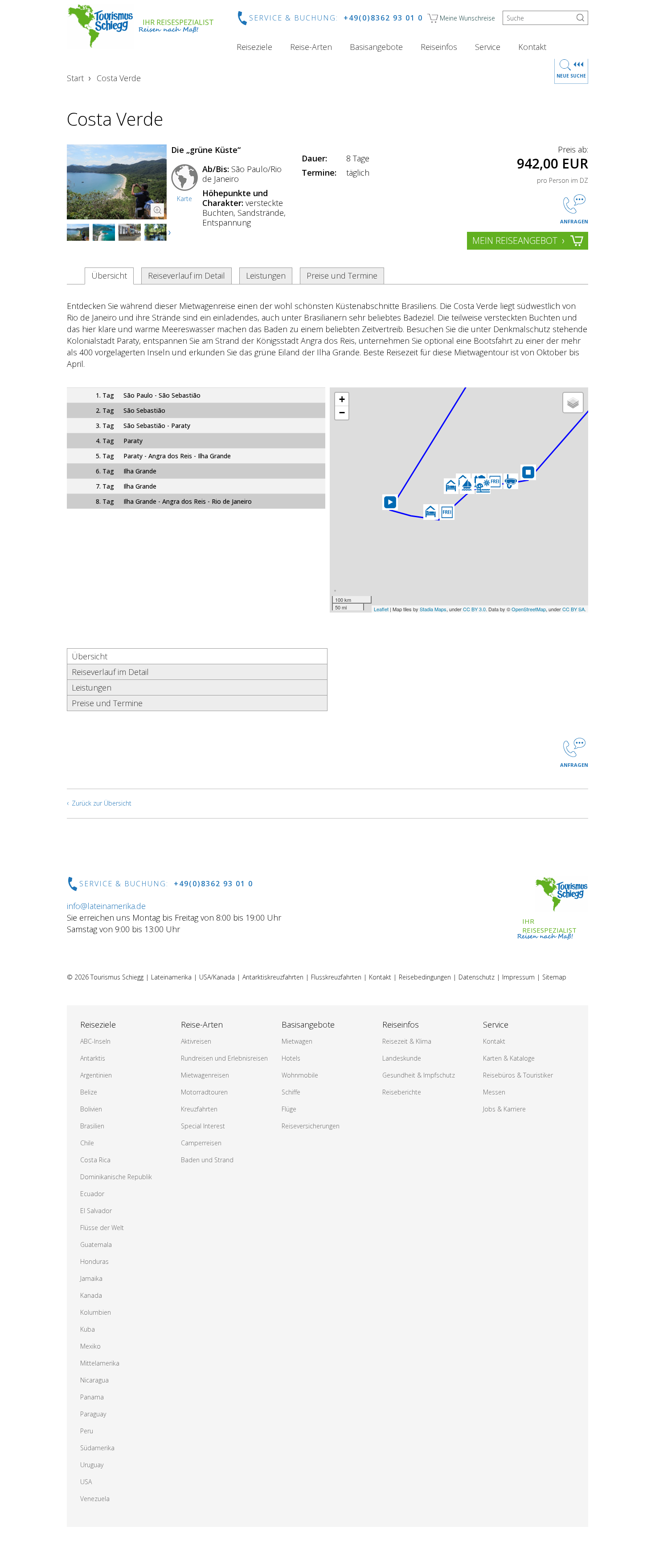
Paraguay (93, 1414)
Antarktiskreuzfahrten (272, 977)
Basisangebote (376, 46)
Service (487, 46)
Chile (87, 1143)
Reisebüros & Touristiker (518, 1075)
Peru (86, 1431)
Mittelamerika (99, 1363)
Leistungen (266, 275)
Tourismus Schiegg (116, 977)
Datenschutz (476, 977)
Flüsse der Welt (102, 1227)
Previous (82, 233)
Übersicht (109, 275)
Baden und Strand (207, 1160)
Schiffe (291, 1092)
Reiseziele (254, 46)
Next (170, 233)
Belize (88, 1092)
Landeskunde (401, 1058)
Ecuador (92, 1193)
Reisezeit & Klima (406, 1041)
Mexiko (90, 1346)
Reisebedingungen (425, 977)
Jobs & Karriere (504, 1109)
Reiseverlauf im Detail (186, 275)
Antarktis (92, 1058)
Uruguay (91, 1465)
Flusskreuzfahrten (336, 977)
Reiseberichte (401, 1092)
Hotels (291, 1058)
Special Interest (203, 1126)
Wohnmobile (300, 1075)
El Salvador (96, 1210)
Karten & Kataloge (509, 1058)
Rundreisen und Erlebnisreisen (224, 1058)
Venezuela (95, 1498)
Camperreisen (201, 1143)
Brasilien (92, 1126)
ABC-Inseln (95, 1041)
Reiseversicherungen (311, 1126)
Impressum (518, 977)
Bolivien (91, 1109)
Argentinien (96, 1075)
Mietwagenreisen (205, 1075)
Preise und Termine (342, 275)
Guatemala (96, 1244)
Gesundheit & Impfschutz (418, 1075)
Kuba (87, 1329)
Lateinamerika (171, 977)
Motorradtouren (204, 1092)
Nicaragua (94, 1380)
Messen (494, 1092)
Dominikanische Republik (116, 1177)
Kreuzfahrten (199, 1109)
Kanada (91, 1295)
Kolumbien (95, 1312)
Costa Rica (95, 1160)
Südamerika (97, 1448)
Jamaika (91, 1278)
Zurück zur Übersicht (101, 803)
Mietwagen (297, 1041)
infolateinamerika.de (106, 906)
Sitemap (554, 977)
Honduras (94, 1261)
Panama (92, 1397)
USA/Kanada (217, 977)
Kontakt (532, 46)
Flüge (289, 1109)
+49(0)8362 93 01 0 (383, 18)
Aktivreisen (196, 1041)
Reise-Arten (311, 46)
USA (86, 1481)
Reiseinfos (439, 46)
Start (75, 78)
